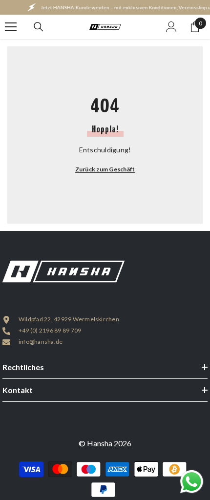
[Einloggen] (171, 26)
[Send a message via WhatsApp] (191, 481)
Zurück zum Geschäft (105, 169)
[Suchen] (38, 27)
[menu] (11, 27)
